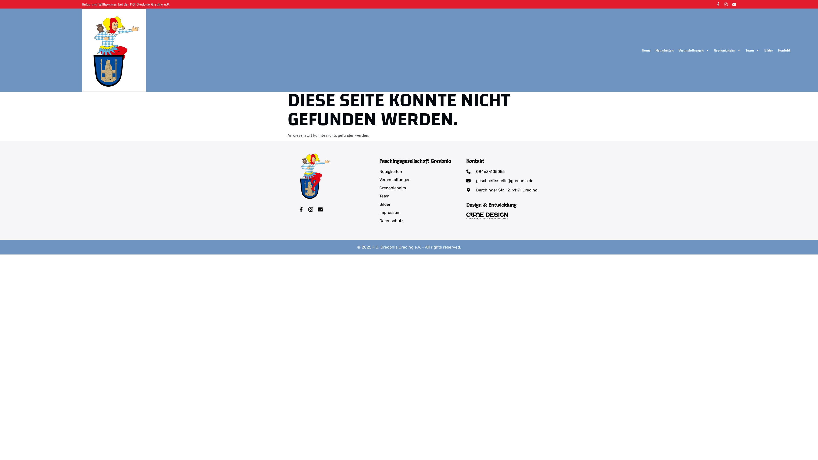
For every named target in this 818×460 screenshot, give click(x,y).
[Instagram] (726, 4)
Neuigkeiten (664, 50)
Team (750, 50)
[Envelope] (734, 4)
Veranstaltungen (691, 50)
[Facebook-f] (718, 4)
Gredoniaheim (724, 50)
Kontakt (784, 50)
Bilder (768, 50)
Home (646, 50)
